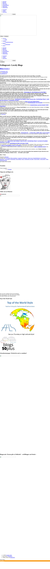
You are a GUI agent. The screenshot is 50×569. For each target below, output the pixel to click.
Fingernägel (7, 44)
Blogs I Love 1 (5, 68)
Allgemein (6, 157)
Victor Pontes (36, 159)
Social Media (18, 159)
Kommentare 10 (3, 73)
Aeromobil (8, 158)
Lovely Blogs (43, 158)
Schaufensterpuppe (9, 42)
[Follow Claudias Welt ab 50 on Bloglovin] (5, 189)
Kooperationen (6, 5)
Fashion (4, 41)
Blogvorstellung (14, 158)
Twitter (4, 10)
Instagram (5, 12)
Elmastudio (12, 557)
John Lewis (30, 158)
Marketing (2, 159)
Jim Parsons (24, 158)
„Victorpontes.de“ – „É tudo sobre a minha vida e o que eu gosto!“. (35, 132)
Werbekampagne (3, 160)
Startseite (4, 1)
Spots (23, 159)
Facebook (5, 9)
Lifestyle (4, 38)
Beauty (4, 43)
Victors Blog (42, 159)
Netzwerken (7, 159)
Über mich (5, 3)
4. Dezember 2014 (4, 71)
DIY (6, 39)
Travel (4, 45)
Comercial (20, 158)
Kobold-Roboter (36, 158)
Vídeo (47, 159)
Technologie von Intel (28, 159)
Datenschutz (5, 7)
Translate (10, 169)
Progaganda (12, 159)
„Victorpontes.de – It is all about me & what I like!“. (35, 92)
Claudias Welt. (9, 555)
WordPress (10, 556)
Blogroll (4, 2)
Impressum (5, 6)
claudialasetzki (5, 72)
